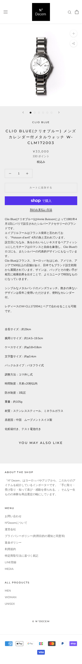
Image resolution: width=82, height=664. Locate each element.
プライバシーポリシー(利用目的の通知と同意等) (35, 536)
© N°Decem (41, 621)
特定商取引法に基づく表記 (21, 556)
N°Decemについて (16, 523)
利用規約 (10, 549)
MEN (8, 591)
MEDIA (9, 569)
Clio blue (41, 122)
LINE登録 (10, 562)
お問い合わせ (13, 516)
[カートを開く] (76, 12)
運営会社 (10, 529)
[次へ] (59, 112)
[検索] (69, 12)
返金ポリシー (13, 542)
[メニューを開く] (6, 12)
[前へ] (23, 112)
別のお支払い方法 (41, 210)
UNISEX (10, 604)
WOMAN (10, 597)
